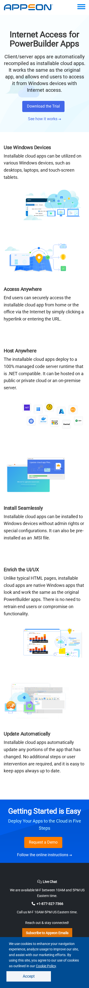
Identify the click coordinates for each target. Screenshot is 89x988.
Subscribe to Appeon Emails (47, 933)
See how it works (43, 118)
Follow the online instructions (43, 854)
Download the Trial (43, 106)
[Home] (31, 7)
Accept (29, 976)
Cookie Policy (46, 966)
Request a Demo (43, 842)
